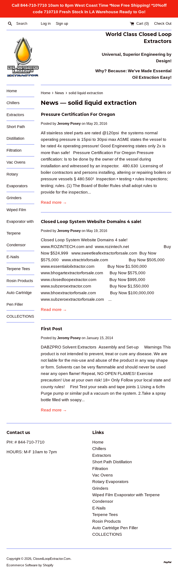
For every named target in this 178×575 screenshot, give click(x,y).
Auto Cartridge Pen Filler (19, 299)
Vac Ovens (16, 162)
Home (12, 91)
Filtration (14, 150)
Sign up (62, 23)
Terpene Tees (18, 269)
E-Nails (13, 257)
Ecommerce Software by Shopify (30, 565)
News (49, 102)
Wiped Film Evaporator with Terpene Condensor (20, 227)
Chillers (13, 103)
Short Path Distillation (16, 133)
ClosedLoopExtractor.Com (52, 558)
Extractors (15, 115)
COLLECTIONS (20, 316)
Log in (46, 23)
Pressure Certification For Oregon (78, 114)
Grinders (14, 198)
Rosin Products (20, 281)
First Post (51, 328)
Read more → (54, 202)
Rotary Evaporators (17, 180)
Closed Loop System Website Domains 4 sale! (91, 221)
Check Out (162, 23)
